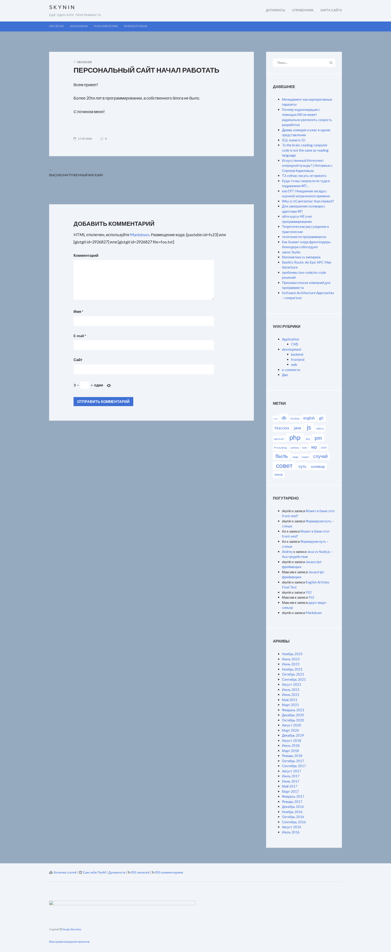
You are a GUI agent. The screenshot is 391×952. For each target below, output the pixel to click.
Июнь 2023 (290, 664)
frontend (297, 359)
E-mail (80, 335)
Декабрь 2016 (293, 806)
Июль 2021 (291, 690)
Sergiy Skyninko (71, 929)
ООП (324, 447)
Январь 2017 (292, 802)
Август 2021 (291, 684)
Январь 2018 (292, 756)
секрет (305, 456)
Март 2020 (290, 730)
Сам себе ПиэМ (94, 872)
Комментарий (86, 255)
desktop (295, 418)
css (275, 418)
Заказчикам (79, 26)
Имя (78, 311)
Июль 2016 (291, 832)
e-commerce (291, 370)
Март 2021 (290, 705)
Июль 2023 (291, 659)
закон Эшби (291, 252)
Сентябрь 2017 (294, 766)
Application (290, 339)
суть (302, 466)
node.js (320, 428)
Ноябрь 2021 (292, 669)
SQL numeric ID (293, 140)
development (291, 349)
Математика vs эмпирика (301, 257)
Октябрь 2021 (293, 674)
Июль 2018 (291, 745)
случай (320, 456)
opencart (279, 438)
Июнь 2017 (290, 781)
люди (295, 456)
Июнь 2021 (290, 695)
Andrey (287, 552)
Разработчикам (135, 26)
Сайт (78, 359)
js (309, 427)
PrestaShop (280, 447)
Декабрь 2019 (293, 735)
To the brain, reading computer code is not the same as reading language (305, 150)
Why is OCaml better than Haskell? (308, 201)
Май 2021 (289, 700)
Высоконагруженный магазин (76, 175)
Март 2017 (290, 791)
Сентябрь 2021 (294, 679)
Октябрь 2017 (293, 761)
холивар (318, 466)
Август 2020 (291, 725)
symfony (294, 447)
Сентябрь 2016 (294, 822)
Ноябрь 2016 (292, 812)
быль (281, 456)
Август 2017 (291, 771)
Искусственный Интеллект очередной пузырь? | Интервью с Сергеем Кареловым (307, 165)
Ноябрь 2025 (292, 654)
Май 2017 (289, 786)
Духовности (116, 872)
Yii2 (309, 592)
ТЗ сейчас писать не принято (304, 176)
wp (314, 447)
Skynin (62, 8)
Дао (285, 375)
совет (284, 465)
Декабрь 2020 (293, 715)
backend (297, 354)
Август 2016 (291, 827)
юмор (278, 474)
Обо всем (56, 26)
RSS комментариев (169, 872)
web (294, 364)
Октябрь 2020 (293, 720)
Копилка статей (65, 872)
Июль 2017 (291, 776)
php (294, 437)
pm (318, 438)
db (283, 417)
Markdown (139, 234)
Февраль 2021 (293, 710)
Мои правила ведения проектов (69, 941)
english (309, 418)
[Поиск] (331, 63)
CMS (294, 344)
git (321, 418)
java (297, 427)
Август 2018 (291, 740)
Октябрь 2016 (293, 817)
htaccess (282, 428)
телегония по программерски (304, 237)
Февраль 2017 (293, 796)
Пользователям (106, 26)
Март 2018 (290, 751)
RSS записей (140, 872)
